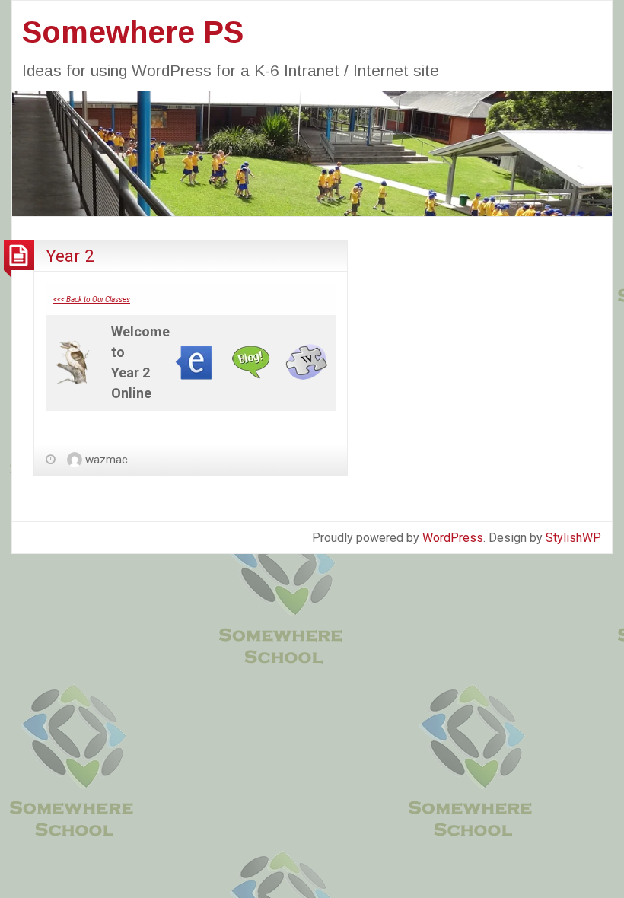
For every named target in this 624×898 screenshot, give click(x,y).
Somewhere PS (133, 32)
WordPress (452, 537)
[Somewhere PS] (312, 152)
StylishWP (573, 537)
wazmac (106, 460)
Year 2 (70, 256)
